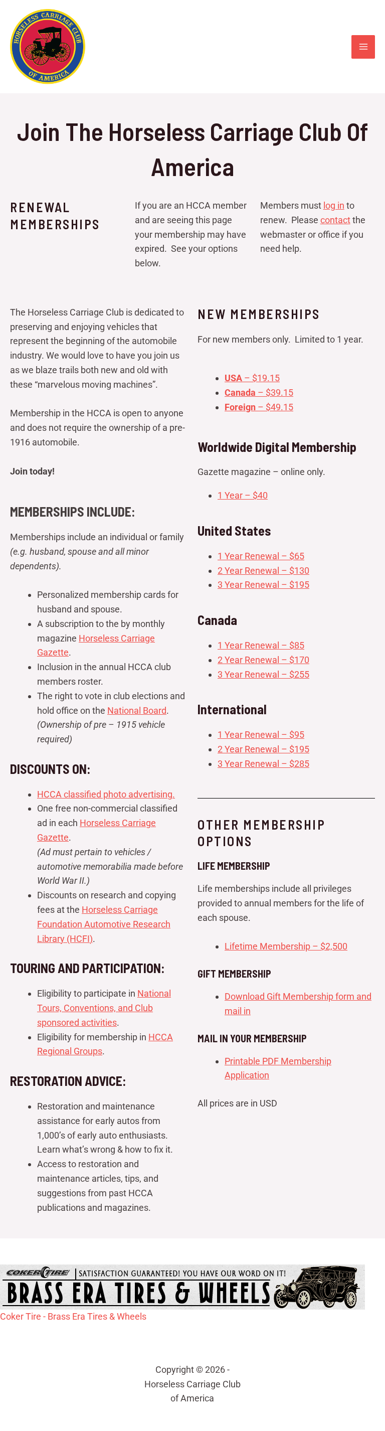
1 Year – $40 (243, 495)
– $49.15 (259, 407)
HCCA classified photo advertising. (106, 794)
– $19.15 (252, 378)
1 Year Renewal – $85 (261, 645)
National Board (136, 710)
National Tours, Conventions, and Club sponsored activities (104, 1008)
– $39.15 (259, 392)
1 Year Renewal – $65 (261, 556)
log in (333, 205)
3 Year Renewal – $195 (263, 584)
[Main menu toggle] (363, 47)
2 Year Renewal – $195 (263, 749)
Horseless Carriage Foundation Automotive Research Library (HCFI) (103, 924)
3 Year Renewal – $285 (263, 763)
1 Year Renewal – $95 (261, 734)
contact (335, 220)
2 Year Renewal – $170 (263, 660)
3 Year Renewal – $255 (263, 674)
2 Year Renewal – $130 (263, 570)
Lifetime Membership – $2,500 (286, 946)
